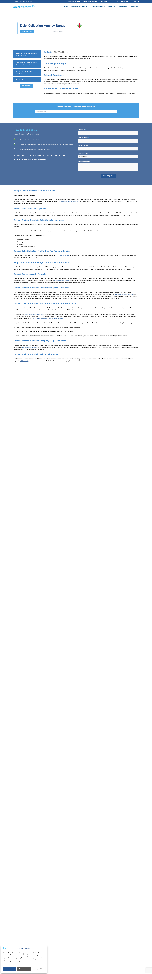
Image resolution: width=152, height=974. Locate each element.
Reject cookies (24, 969)
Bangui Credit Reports (29, 347)
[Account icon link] (138, 1)
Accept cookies (9, 969)
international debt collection (68, 201)
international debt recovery (124, 294)
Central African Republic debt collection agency (47, 318)
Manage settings (38, 969)
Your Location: (83, 153)
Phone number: (83, 145)
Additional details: (84, 161)
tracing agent (64, 255)
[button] (23, 1)
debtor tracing (24, 361)
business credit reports (61, 280)
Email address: (83, 137)
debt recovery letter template (34, 314)
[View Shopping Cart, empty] (135, 2)
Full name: (82, 130)
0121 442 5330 (38, 156)
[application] (130, 1)
